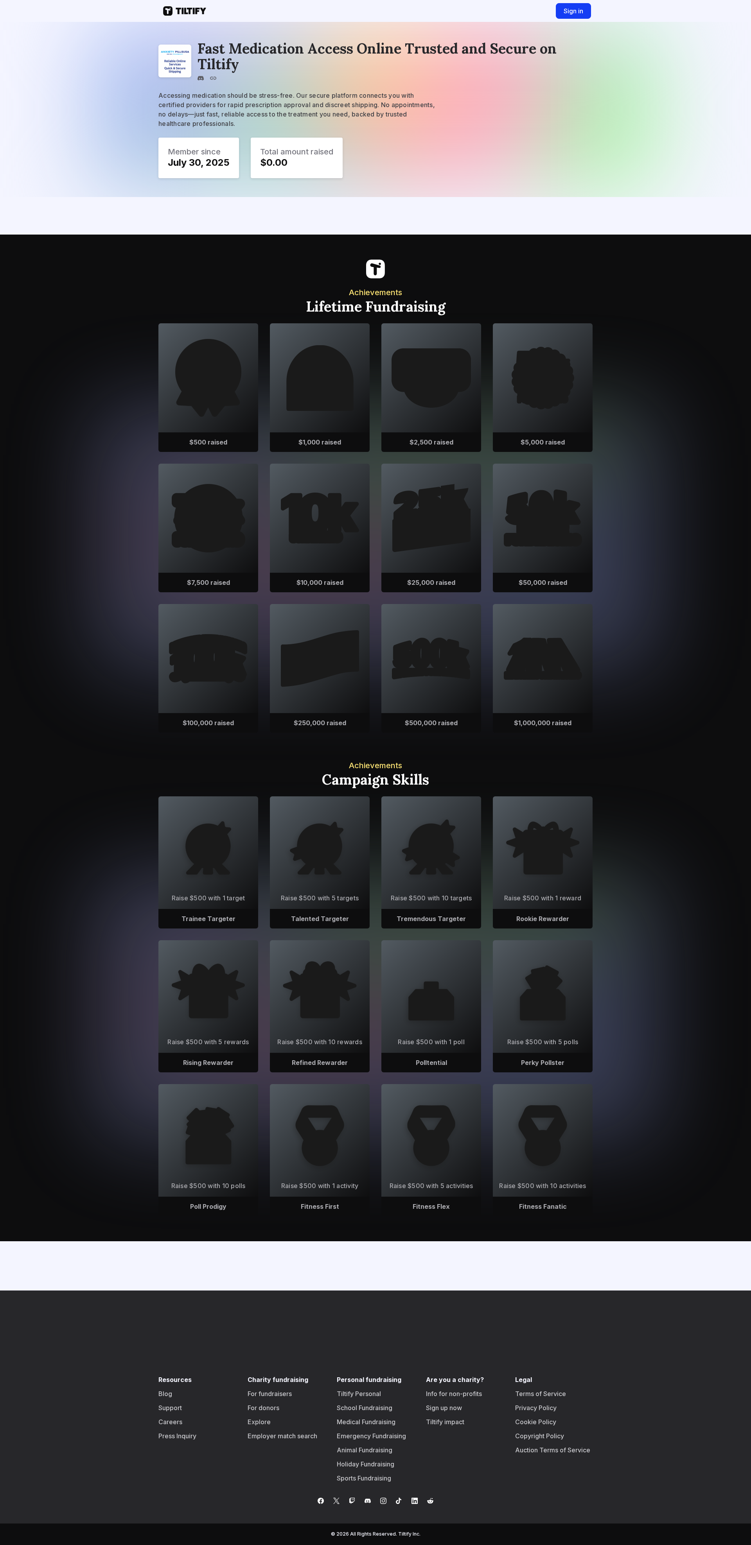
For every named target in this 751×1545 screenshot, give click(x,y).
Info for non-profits (454, 1394)
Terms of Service (540, 1394)
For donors (263, 1408)
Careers (170, 1422)
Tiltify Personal (359, 1394)
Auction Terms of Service (552, 1450)
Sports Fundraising (364, 1478)
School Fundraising (364, 1408)
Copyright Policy (539, 1436)
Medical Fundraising (366, 1422)
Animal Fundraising (364, 1450)
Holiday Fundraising (365, 1464)
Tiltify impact (445, 1422)
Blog (165, 1394)
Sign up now (444, 1408)
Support (170, 1408)
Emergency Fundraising (371, 1436)
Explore (259, 1422)
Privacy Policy (536, 1408)
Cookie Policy (535, 1422)
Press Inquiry (177, 1436)
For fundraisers (270, 1394)
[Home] (182, 11)
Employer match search (282, 1436)
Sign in (573, 11)
